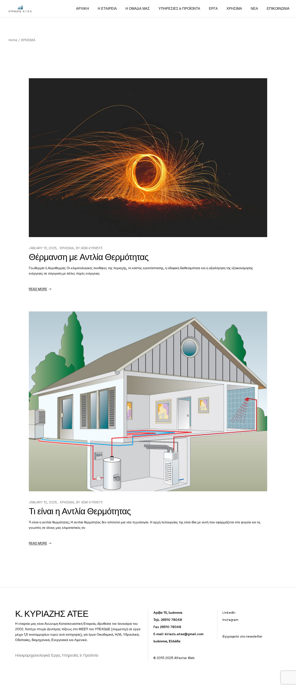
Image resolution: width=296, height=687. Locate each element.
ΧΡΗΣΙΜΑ (66, 248)
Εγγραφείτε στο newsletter (242, 636)
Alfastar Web (184, 658)
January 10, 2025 (43, 502)
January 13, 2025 (43, 248)
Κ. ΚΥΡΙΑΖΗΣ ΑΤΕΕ (51, 613)
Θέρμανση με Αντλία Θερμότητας (88, 257)
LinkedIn (229, 612)
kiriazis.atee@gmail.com (184, 634)
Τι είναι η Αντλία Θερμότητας (80, 511)
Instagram (230, 620)
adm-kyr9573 (91, 248)
